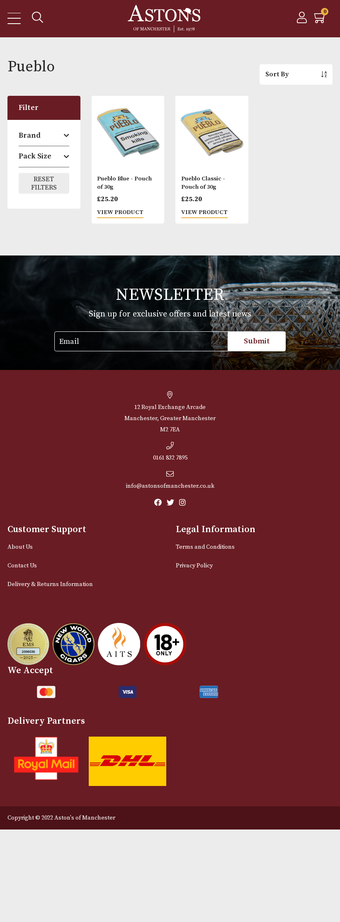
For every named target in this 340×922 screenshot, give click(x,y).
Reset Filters (44, 183)
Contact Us (22, 565)
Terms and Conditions (205, 547)
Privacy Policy (194, 565)
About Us (20, 547)
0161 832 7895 (170, 458)
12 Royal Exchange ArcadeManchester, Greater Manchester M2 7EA (170, 418)
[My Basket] (320, 20)
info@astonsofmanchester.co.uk (170, 486)
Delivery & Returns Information (50, 584)
